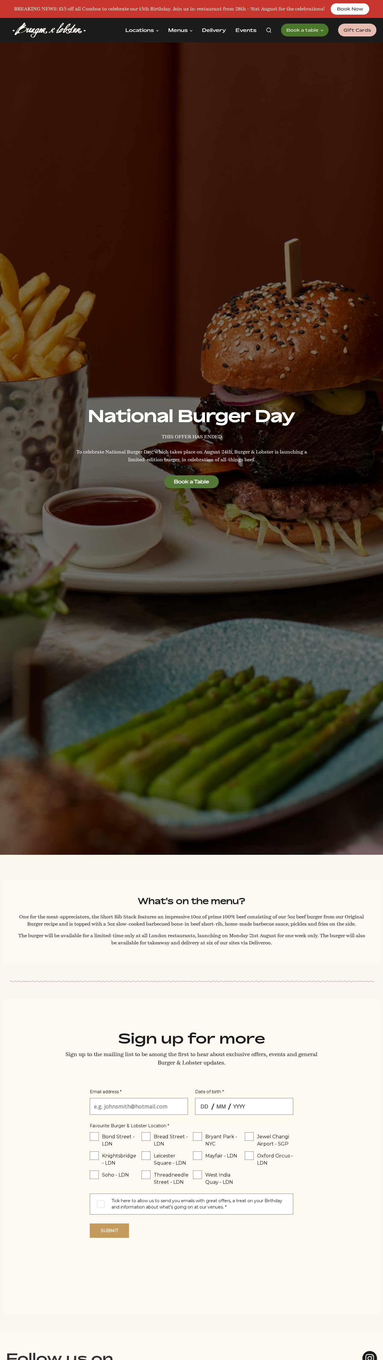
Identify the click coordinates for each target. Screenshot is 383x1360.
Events (245, 30)
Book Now (350, 8)
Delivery (214, 30)
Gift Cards (357, 30)
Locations (140, 30)
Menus (178, 30)
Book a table (303, 30)
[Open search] (268, 30)
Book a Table (191, 482)
